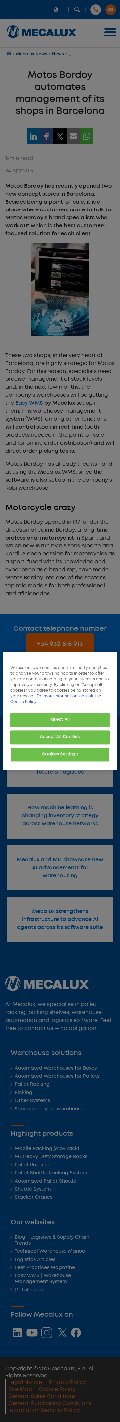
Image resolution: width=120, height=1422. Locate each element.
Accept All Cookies (60, 737)
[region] (60, 711)
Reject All (60, 719)
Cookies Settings (60, 754)
